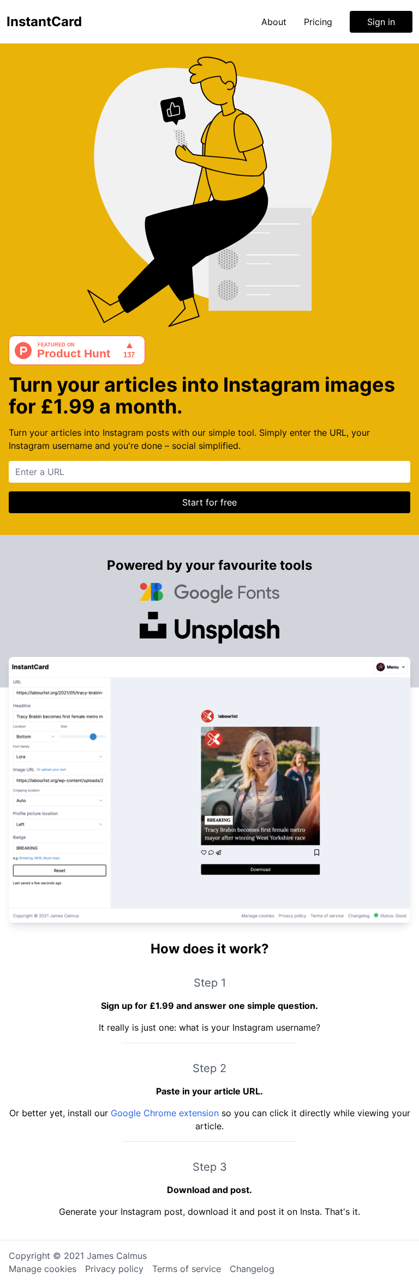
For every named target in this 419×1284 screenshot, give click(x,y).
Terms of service (186, 1268)
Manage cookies (42, 1268)
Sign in (381, 21)
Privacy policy (114, 1268)
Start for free (209, 502)
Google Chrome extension (165, 1112)
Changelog (252, 1268)
